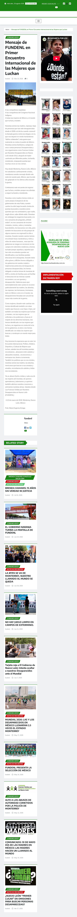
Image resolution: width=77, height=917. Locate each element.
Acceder (44, 221)
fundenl (7, 78)
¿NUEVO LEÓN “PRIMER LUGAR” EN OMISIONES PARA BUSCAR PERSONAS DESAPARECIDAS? (19, 900)
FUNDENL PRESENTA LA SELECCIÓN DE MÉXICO (18, 769)
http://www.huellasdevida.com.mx (53, 263)
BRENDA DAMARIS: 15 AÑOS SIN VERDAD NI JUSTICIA (20, 489)
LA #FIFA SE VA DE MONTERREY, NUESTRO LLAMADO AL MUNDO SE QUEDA (19, 577)
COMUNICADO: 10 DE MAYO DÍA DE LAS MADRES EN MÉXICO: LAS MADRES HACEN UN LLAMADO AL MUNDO (20, 848)
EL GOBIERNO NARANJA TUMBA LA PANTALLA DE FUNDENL (19, 530)
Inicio (7, 29)
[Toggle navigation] (38, 21)
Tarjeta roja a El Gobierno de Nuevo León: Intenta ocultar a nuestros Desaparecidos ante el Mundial (20, 669)
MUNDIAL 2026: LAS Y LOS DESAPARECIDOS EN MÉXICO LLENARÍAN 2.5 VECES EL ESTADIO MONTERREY (19, 725)
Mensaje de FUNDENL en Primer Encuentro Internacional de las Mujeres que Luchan (39, 29)
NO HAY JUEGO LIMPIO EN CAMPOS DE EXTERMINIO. (19, 623)
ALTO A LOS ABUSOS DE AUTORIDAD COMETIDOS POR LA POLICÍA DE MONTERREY (19, 804)
